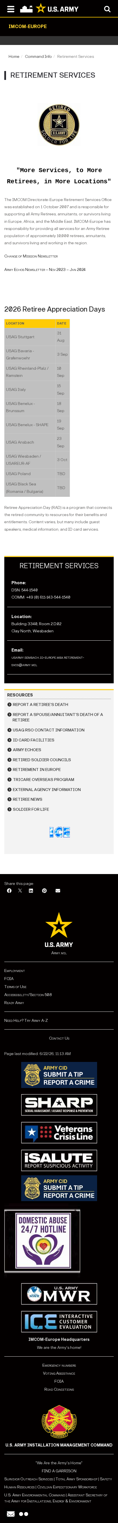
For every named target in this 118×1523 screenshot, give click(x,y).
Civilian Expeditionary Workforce (67, 1487)
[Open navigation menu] (10, 8)
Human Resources (19, 1487)
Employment (14, 970)
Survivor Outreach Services (28, 1479)
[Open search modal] (107, 8)
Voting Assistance (59, 1373)
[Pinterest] (44, 891)
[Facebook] (9, 891)
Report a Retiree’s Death (40, 704)
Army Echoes (27, 749)
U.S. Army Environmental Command (34, 1495)
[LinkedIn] (31, 891)
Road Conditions (59, 1389)
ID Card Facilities (33, 740)
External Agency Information (47, 789)
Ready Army (14, 1002)
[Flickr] (23, 1514)
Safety (106, 1479)
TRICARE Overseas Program (43, 779)
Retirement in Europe (37, 769)
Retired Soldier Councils (42, 759)
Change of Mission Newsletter (31, 256)
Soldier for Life (31, 809)
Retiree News (27, 799)
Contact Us (59, 1038)
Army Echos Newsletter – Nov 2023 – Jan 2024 (45, 269)
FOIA (8, 978)
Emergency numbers (59, 1365)
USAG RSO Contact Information (48, 730)
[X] (20, 891)
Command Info (38, 56)
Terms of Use (15, 986)
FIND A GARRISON (59, 1471)
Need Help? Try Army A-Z (26, 1020)
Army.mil (59, 953)
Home (14, 56)
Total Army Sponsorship (76, 1479)
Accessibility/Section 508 (28, 994)
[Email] (58, 891)
